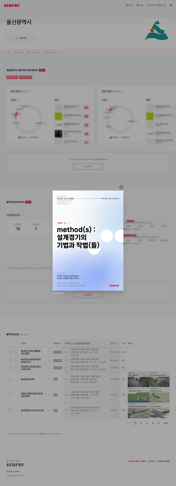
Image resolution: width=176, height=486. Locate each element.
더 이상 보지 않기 (58, 293)
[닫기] (121, 187)
